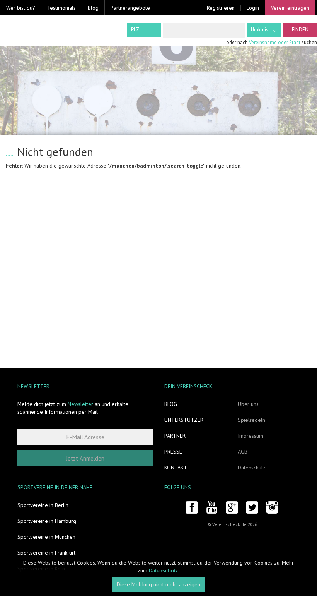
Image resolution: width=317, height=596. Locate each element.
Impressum (250, 435)
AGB (242, 451)
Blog (93, 7)
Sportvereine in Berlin (42, 505)
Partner (175, 435)
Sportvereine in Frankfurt (46, 552)
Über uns (248, 404)
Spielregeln (251, 419)
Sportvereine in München (46, 536)
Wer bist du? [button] (20, 7)
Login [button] (253, 7)
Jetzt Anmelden (85, 458)
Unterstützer (183, 419)
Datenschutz (252, 467)
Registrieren (221, 7)
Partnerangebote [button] (130, 7)
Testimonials (61, 7)
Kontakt (175, 467)
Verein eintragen (290, 7)
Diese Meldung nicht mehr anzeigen (158, 584)
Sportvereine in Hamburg (46, 520)
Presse (173, 451)
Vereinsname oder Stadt (274, 42)
